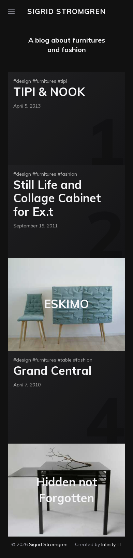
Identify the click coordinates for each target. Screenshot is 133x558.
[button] (11, 11)
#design (22, 81)
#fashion (67, 174)
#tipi (62, 81)
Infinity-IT (111, 544)
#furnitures (44, 81)
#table (65, 360)
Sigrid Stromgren (66, 11)
